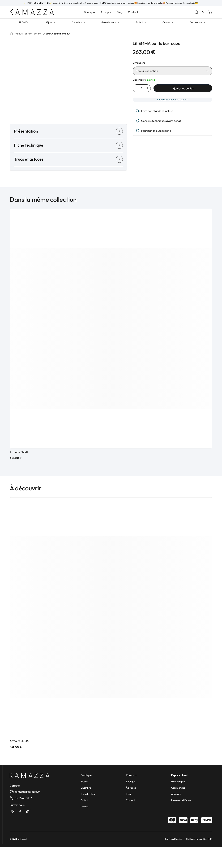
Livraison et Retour (181, 800)
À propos (105, 12)
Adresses (176, 794)
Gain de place (108, 22)
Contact (133, 12)
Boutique (89, 12)
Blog (119, 12)
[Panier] (210, 12)
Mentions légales (173, 839)
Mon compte (178, 781)
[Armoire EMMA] (111, 328)
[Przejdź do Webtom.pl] (18, 839)
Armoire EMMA (19, 452)
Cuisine (166, 22)
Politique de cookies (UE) (199, 839)
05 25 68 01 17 (23, 798)
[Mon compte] (203, 12)
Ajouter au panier (183, 88)
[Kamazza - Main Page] (29, 775)
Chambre (77, 22)
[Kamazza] (32, 12)
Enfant (139, 22)
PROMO (23, 22)
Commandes (178, 787)
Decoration (196, 22)
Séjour (48, 22)
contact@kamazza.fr (27, 791)
